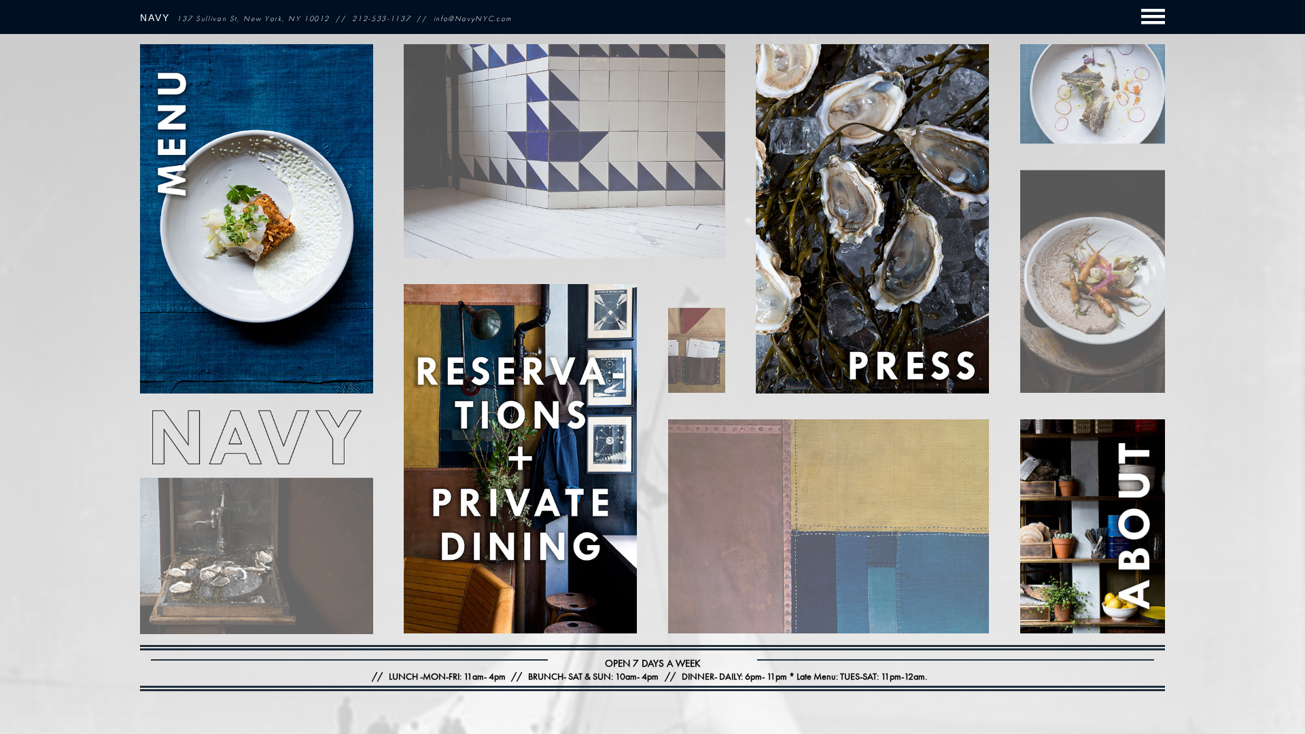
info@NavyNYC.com (473, 18)
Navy (155, 17)
